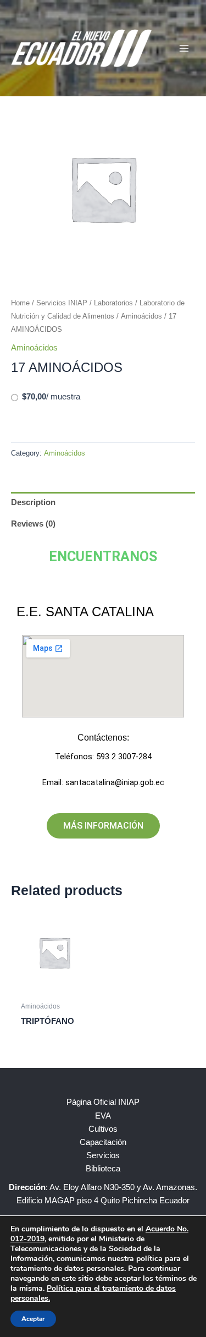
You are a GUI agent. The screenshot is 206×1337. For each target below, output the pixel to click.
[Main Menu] (184, 48)
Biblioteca (103, 1168)
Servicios (103, 1155)
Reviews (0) (33, 523)
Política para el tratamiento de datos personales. (93, 1293)
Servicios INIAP (61, 303)
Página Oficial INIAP (103, 1102)
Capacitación (103, 1142)
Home (20, 303)
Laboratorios (113, 303)
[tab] (103, 502)
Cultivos (103, 1129)
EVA (103, 1115)
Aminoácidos (141, 316)
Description (33, 502)
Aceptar (33, 1318)
